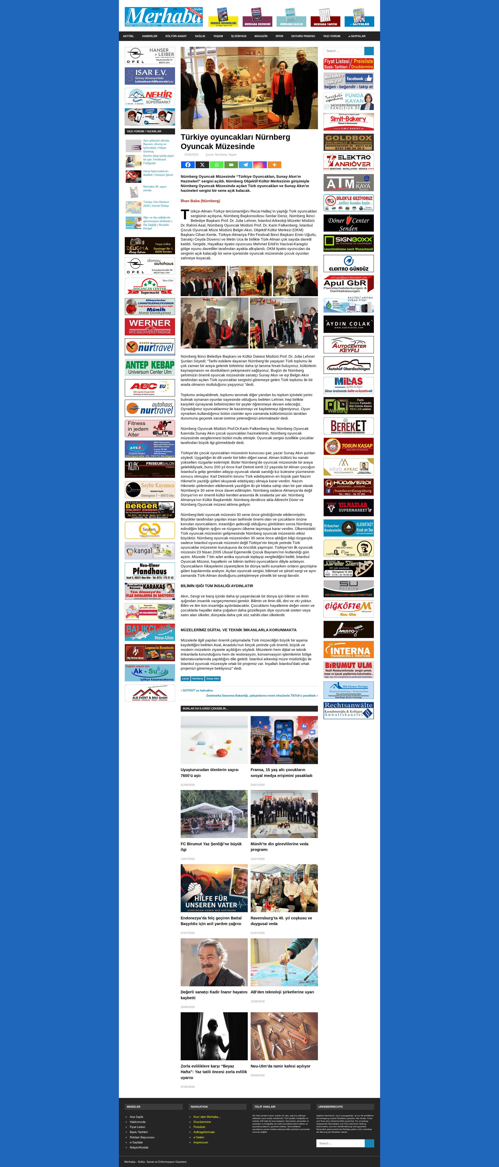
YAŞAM (218, 36)
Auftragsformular (204, 1132)
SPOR (279, 36)
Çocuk (209, 154)
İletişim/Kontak (139, 1147)
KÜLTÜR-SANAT (176, 36)
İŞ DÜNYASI (238, 36)
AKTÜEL (128, 36)
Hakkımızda (137, 1121)
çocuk (185, 678)
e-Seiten (199, 1137)
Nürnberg (221, 154)
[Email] (231, 164)
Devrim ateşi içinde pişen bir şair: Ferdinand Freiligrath (158, 159)
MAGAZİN (261, 36)
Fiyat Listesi (137, 1127)
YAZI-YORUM (331, 36)
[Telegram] (245, 164)
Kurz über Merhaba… (207, 1116)
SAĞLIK (200, 36)
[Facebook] (188, 164)
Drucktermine (202, 1121)
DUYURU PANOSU (303, 36)
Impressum (201, 1142)
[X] (202, 164)
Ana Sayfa (136, 1116)
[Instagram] (260, 164)
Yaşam (232, 154)
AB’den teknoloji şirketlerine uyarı (282, 992)
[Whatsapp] (217, 164)
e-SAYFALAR (357, 36)
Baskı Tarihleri (139, 1132)
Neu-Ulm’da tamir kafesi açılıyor (281, 1066)
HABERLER (149, 36)
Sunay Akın (212, 678)
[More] (274, 164)
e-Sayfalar (136, 1142)
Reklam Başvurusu (142, 1137)
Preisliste (199, 1127)
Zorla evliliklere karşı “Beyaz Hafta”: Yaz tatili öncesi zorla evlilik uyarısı (214, 1072)
